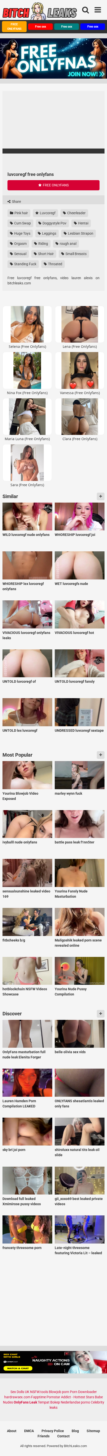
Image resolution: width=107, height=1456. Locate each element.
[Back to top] (98, 1446)
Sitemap (93, 1431)
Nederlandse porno (75, 1402)
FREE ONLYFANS (14, 27)
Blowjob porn (59, 1392)
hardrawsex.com (17, 1397)
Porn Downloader (83, 1392)
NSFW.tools (39, 1392)
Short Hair (45, 254)
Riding (43, 244)
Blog (75, 1431)
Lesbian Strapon (80, 233)
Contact (63, 1436)
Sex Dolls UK (19, 1392)
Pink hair (21, 213)
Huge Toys (21, 233)
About (11, 1431)
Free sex (40, 26)
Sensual (19, 254)
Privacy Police (53, 1431)
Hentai (82, 223)
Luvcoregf (47, 213)
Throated (54, 264)
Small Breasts (76, 254)
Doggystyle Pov (54, 223)
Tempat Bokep (49, 1402)
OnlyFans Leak (25, 1402)
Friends (44, 1436)
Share (16, 202)
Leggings (48, 233)
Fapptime (38, 1397)
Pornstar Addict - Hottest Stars (70, 1397)
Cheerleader (76, 213)
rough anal (67, 244)
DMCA (29, 1431)
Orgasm (20, 244)
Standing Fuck (24, 264)
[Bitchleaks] (39, 13)
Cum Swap (22, 223)
